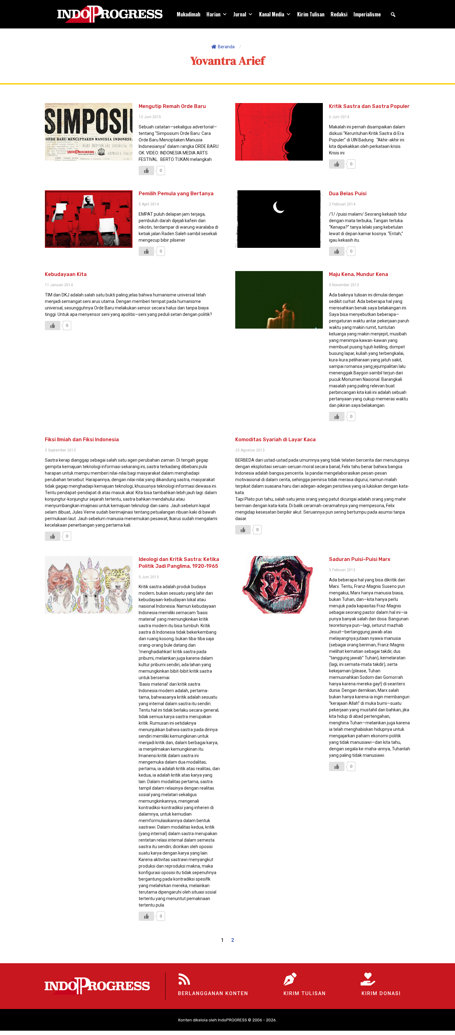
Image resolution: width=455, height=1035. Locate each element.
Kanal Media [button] (271, 14)
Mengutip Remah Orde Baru (172, 106)
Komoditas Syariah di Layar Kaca (275, 439)
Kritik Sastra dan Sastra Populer (369, 106)
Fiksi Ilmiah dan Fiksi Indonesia (82, 439)
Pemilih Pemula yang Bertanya (176, 193)
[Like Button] (146, 170)
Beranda (226, 46)
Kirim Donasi (381, 993)
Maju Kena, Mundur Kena (358, 274)
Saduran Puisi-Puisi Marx (359, 559)
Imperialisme (367, 14)
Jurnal (239, 14)
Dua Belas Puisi (347, 193)
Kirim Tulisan (310, 14)
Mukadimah (188, 14)
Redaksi (339, 14)
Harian (213, 14)
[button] (393, 14)
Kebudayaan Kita (66, 274)
